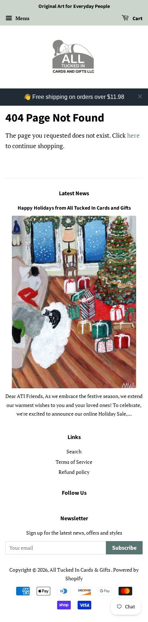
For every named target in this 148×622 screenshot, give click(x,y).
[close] (140, 96)
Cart (137, 18)
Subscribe (124, 548)
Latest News (74, 193)
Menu (21, 18)
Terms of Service (74, 461)
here (133, 135)
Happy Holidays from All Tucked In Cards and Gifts (74, 208)
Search (74, 451)
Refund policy (74, 471)
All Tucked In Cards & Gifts (80, 569)
